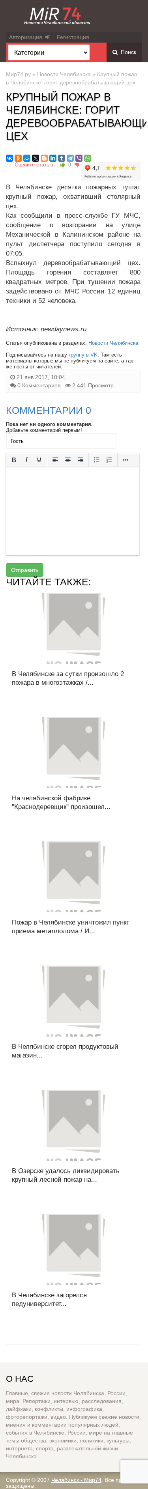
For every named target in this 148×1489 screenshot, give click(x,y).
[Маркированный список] (96, 460)
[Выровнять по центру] (67, 460)
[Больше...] (125, 460)
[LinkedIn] (52, 158)
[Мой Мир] (26, 158)
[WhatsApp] (87, 158)
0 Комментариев (38, 385)
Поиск (127, 52)
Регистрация (73, 37)
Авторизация (27, 37)
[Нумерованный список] (109, 460)
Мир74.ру (18, 74)
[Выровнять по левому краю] (55, 460)
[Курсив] (26, 460)
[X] (35, 158)
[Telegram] (70, 158)
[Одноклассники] (18, 158)
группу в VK (83, 355)
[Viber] (78, 158)
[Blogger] (44, 158)
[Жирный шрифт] (13, 460)
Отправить (24, 570)
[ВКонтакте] (9, 158)
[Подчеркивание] (39, 460)
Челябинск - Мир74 (76, 1480)
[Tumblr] (61, 158)
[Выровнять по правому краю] (80, 460)
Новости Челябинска (64, 74)
